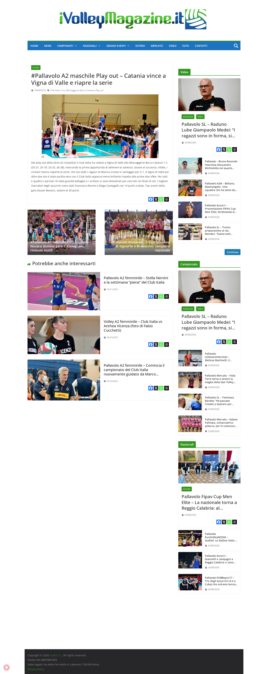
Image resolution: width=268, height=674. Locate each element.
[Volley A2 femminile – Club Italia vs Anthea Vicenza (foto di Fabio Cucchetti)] (64, 318)
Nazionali (90, 45)
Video (172, 45)
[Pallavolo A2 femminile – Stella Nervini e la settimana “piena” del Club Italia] (64, 275)
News (47, 45)
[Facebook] (150, 199)
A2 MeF (36, 67)
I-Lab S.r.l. (56, 655)
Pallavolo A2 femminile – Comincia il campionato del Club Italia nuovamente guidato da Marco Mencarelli (134, 372)
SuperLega (188, 116)
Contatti (201, 45)
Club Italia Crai (57, 90)
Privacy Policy (36, 669)
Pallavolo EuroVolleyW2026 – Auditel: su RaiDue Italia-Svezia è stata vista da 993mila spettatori (220, 537)
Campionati (65, 45)
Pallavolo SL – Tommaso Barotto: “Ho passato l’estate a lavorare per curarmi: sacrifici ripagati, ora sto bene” (220, 401)
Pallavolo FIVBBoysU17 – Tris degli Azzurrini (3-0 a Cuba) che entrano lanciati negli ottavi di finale (221, 581)
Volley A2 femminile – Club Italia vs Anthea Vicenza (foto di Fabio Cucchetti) (133, 326)
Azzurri (186, 489)
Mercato (157, 45)
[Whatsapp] (161, 199)
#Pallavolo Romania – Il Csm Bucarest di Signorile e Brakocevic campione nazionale (140, 246)
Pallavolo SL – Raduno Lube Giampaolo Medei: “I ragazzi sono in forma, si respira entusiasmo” (208, 129)
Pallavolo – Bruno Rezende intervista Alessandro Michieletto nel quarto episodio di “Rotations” (221, 165)
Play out (100, 90)
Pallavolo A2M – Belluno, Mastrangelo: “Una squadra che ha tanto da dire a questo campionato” (221, 187)
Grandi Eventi (116, 45)
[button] (75, 45)
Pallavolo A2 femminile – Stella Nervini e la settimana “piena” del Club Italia (136, 280)
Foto (185, 45)
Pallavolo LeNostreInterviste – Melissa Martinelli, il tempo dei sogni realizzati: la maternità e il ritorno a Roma (221, 357)
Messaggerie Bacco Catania (80, 90)
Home (34, 45)
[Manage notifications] (6, 667)
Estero (140, 45)
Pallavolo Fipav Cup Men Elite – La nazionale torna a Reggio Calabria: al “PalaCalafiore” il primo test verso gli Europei (209, 502)
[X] (156, 199)
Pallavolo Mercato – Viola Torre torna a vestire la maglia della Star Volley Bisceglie (220, 379)
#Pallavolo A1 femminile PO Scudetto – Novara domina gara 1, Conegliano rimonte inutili (60, 246)
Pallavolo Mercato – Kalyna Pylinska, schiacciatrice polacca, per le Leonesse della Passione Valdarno (221, 423)
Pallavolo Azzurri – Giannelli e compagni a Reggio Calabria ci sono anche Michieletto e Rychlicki (219, 559)
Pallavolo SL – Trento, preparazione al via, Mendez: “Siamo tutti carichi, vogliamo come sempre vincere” (219, 231)
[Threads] (166, 199)
